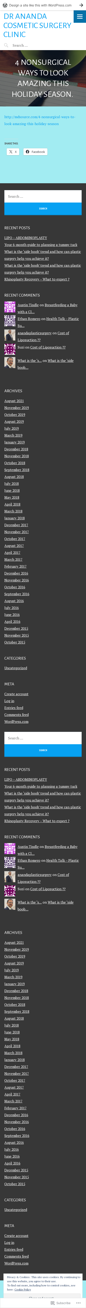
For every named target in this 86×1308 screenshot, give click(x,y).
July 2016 (11, 607)
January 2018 (14, 518)
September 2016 (16, 594)
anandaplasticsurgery (35, 333)
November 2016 (16, 580)
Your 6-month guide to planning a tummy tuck (40, 244)
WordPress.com (16, 721)
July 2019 (11, 428)
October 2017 (14, 538)
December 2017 (16, 525)
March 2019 (13, 435)
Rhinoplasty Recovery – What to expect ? (36, 279)
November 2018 (16, 456)
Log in (9, 700)
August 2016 (14, 600)
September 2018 (16, 469)
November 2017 (16, 531)
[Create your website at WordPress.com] (43, 5)
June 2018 (12, 490)
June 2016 (12, 614)
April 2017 (12, 552)
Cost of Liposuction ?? (48, 347)
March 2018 (13, 511)
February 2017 (15, 566)
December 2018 (16, 449)
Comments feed (16, 714)
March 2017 (13, 559)
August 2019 (14, 421)
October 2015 (14, 642)
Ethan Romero (29, 318)
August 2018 (14, 476)
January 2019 (14, 442)
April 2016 (12, 621)
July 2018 (11, 483)
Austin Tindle (28, 305)
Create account (16, 694)
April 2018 (12, 504)
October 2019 (14, 414)
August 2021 (14, 400)
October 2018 (14, 463)
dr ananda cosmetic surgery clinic (37, 25)
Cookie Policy (22, 1289)
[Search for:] (31, 45)
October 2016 (14, 587)
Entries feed (13, 707)
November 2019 (16, 407)
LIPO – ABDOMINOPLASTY (25, 237)
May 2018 (11, 497)
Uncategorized (15, 668)
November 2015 (16, 635)
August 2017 (14, 545)
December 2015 (16, 628)
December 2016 (16, 573)
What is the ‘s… (30, 360)
